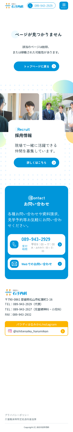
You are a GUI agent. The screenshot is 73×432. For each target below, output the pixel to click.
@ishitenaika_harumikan (30, 331)
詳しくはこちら (36, 162)
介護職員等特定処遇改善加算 (20, 419)
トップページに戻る (36, 66)
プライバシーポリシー (17, 415)
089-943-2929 (43, 5)
